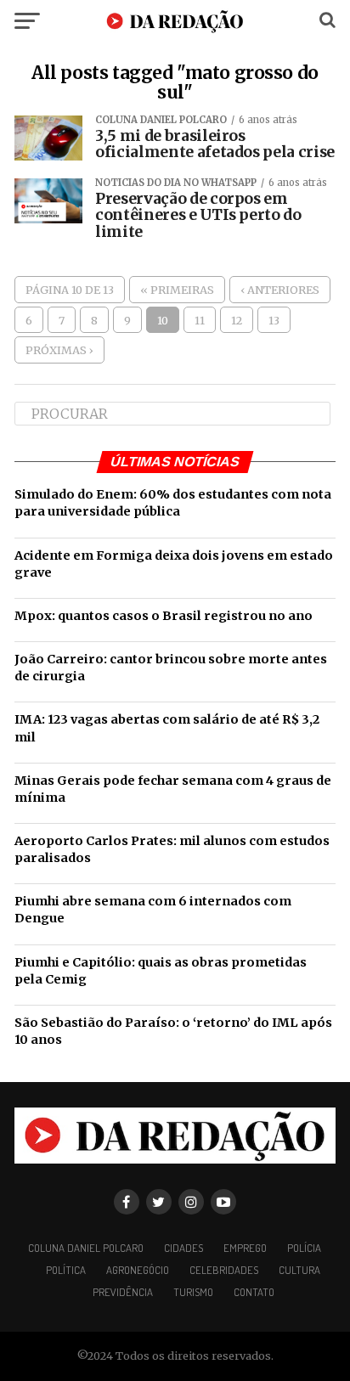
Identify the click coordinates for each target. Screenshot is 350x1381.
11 (200, 320)
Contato (254, 1292)
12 (236, 320)
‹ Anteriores (279, 289)
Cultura (299, 1270)
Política (66, 1270)
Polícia (304, 1247)
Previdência (123, 1292)
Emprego (245, 1247)
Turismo (193, 1292)
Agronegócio (137, 1270)
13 (273, 320)
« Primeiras (177, 289)
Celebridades (223, 1270)
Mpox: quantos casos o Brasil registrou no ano (163, 615)
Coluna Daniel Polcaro (86, 1247)
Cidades (183, 1247)
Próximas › (59, 350)
